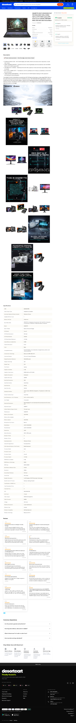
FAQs (72, 715)
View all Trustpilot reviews (63, 43)
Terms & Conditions (69, 709)
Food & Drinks (17, 8)
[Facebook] (73, 683)
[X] (70, 683)
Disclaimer (71, 713)
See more (34, 37)
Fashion (24, 8)
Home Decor (10, 8)
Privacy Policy (70, 711)
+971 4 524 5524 (53, 704)
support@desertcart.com (55, 699)
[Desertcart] (7, 4)
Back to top (38, 664)
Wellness (4, 8)
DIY (28, 8)
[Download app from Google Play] (6, 715)
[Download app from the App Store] (15, 715)
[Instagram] (68, 683)
